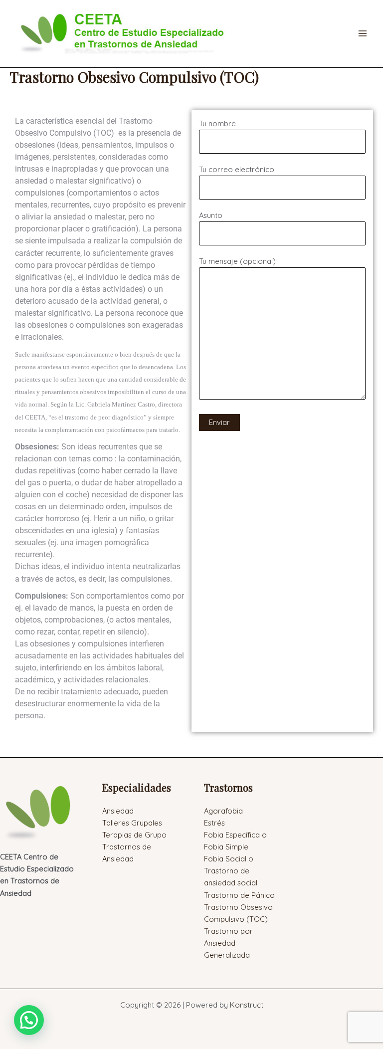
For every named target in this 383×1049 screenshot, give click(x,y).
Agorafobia (223, 811)
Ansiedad (118, 811)
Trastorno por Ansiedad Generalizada (228, 943)
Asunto (210, 215)
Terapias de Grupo (134, 834)
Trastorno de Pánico (239, 895)
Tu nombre (217, 123)
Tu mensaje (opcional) (237, 261)
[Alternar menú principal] (362, 33)
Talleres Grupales (132, 823)
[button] (29, 1020)
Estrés (214, 823)
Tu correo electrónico (236, 169)
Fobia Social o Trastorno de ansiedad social (230, 870)
